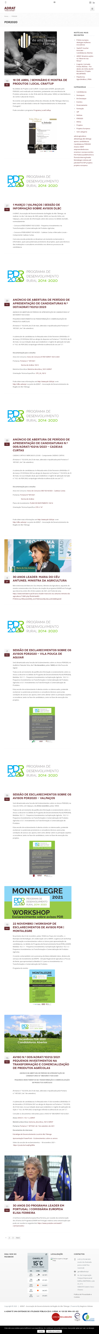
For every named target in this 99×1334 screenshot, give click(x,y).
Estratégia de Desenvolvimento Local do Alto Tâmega (32, 1134)
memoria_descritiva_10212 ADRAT (41, 1122)
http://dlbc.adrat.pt (19, 384)
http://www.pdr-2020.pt (46, 381)
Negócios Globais (86, 1306)
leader (88, 157)
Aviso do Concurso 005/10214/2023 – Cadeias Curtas (46, 491)
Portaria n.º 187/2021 (27, 361)
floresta (77, 157)
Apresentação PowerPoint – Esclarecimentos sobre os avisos (35, 1138)
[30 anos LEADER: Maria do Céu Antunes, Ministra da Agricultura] (37, 555)
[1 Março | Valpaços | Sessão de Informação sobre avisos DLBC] (37, 181)
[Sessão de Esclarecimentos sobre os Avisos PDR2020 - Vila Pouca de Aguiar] (37, 626)
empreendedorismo (81, 149)
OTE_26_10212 (41, 373)
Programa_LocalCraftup (42, 110)
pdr (90, 160)
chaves (76, 147)
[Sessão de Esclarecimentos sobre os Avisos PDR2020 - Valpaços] (37, 771)
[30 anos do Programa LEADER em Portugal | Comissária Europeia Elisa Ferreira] (37, 1178)
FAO (75, 155)
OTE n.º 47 (38, 507)
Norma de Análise (27, 499)
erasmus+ (77, 152)
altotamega (78, 139)
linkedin (94, 3)
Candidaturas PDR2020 (82, 144)
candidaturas (84, 141)
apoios (76, 141)
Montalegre (78, 160)
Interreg (83, 157)
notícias (85, 160)
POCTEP (83, 163)
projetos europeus (81, 165)
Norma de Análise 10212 (30, 365)
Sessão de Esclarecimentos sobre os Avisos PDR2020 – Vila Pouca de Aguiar (42, 653)
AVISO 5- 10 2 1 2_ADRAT (26, 1118)
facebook (87, 3)
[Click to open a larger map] (61, 1260)
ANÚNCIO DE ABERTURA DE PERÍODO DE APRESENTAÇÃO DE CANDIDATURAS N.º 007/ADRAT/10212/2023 (41, 303)
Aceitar (41, 1331)
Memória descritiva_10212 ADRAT (40, 369)
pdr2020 (77, 163)
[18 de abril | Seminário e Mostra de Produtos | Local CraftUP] (37, 53)
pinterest (90, 3)
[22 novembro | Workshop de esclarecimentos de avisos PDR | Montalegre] (37, 902)
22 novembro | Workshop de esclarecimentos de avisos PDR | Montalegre (38, 927)
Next (18, 1238)
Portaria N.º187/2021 (27, 495)
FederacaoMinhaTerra (85, 155)
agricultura (82, 136)
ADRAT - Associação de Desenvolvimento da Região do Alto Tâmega (45, 1306)
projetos (89, 163)
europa (84, 152)
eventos (90, 152)
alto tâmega (87, 139)
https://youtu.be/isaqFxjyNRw (24, 1145)
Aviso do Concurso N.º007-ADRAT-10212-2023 (43, 357)
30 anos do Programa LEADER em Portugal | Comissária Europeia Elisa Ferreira (38, 1209)
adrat (76, 136)
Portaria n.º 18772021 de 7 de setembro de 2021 (37, 1126)
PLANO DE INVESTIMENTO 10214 (41, 503)
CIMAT (82, 147)
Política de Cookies (54, 1331)
